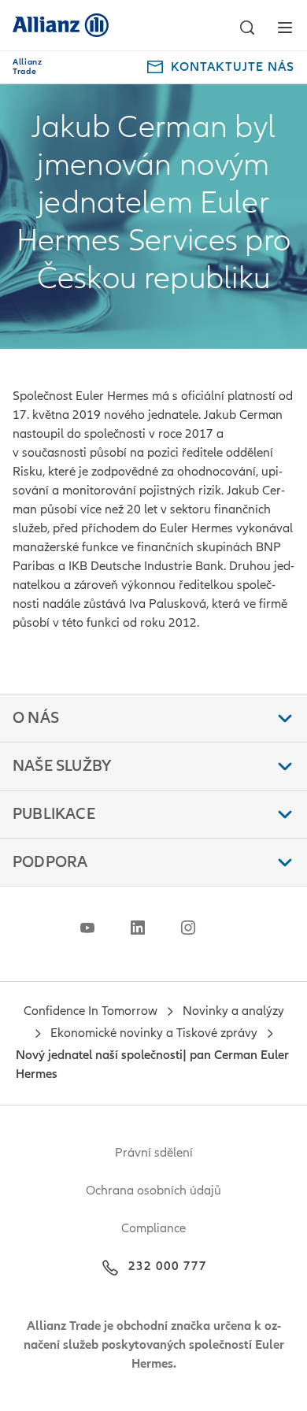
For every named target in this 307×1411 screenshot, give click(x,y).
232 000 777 (167, 1266)
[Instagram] (188, 927)
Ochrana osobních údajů (153, 1190)
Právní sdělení (154, 1153)
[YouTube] (87, 927)
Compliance (153, 1228)
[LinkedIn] (137, 927)
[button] (247, 27)
